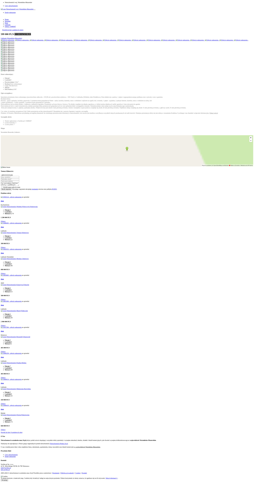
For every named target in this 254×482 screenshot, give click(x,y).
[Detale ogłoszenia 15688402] (11, 223)
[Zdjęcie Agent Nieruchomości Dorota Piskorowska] (15, 415)
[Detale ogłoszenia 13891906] (11, 301)
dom (2, 201)
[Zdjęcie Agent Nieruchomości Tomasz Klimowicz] (15, 233)
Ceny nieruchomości (11, 6)
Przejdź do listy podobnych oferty (12, 30)
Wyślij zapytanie (6, 189)
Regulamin (55, 473)
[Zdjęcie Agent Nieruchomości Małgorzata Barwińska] (16, 389)
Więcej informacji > (112, 478)
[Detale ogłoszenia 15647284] (11, 327)
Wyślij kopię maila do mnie (11, 187)
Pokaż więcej (214, 113)
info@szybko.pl (6, 468)
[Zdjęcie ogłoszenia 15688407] (8, 40)
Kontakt (84, 473)
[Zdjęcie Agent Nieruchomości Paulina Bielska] (13, 363)
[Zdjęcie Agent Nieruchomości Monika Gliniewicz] (15, 259)
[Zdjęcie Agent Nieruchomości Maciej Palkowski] (14, 311)
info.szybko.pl (5, 470)
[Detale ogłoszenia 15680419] (11, 405)
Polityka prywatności (67, 473)
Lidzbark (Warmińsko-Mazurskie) (11, 38)
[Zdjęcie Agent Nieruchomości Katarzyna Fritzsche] (15, 285)
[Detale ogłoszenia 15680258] (11, 353)
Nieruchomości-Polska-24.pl (59, 443)
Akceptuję (4, 480)
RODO (54, 189)
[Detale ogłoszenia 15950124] (11, 197)
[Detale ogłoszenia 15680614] (11, 379)
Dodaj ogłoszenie (10, 456)
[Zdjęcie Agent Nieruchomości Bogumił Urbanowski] (15, 337)
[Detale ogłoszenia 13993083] (11, 275)
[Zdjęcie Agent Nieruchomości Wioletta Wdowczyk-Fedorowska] (19, 206)
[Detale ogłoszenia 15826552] (11, 249)
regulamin (35, 189)
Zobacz (3, 221)
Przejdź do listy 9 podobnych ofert (11, 432)
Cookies (77, 473)
